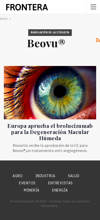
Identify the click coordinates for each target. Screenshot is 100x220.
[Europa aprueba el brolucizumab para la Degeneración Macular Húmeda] (50, 93)
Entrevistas (60, 183)
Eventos (27, 183)
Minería (31, 190)
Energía (60, 190)
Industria (45, 176)
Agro (18, 176)
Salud (73, 176)
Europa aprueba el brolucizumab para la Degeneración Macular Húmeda (50, 131)
